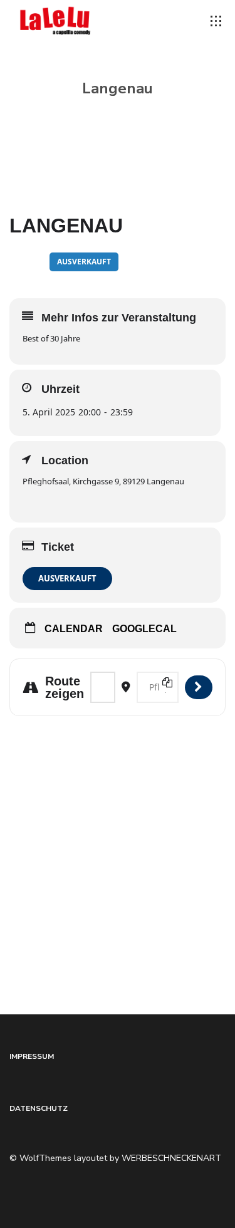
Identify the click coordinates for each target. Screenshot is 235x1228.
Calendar (73, 628)
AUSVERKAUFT (67, 578)
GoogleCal (144, 628)
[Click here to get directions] (198, 687)
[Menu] (216, 21)
